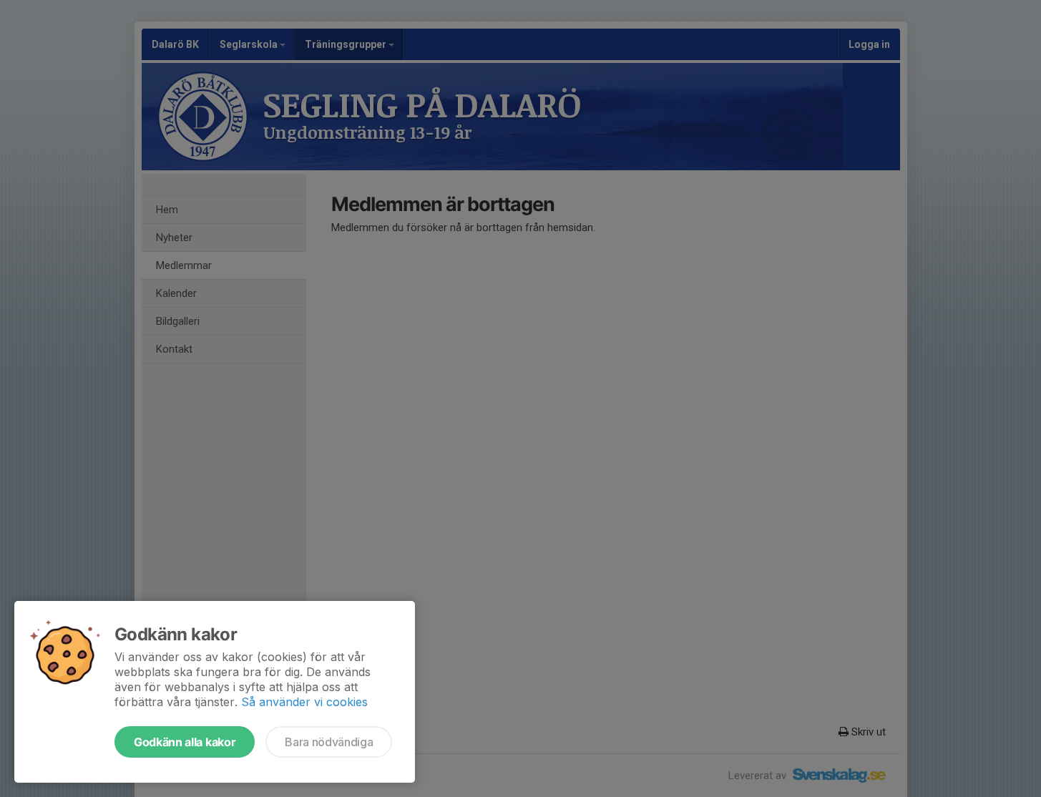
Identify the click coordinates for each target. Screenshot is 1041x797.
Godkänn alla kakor (184, 742)
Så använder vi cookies (304, 702)
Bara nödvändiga (329, 742)
